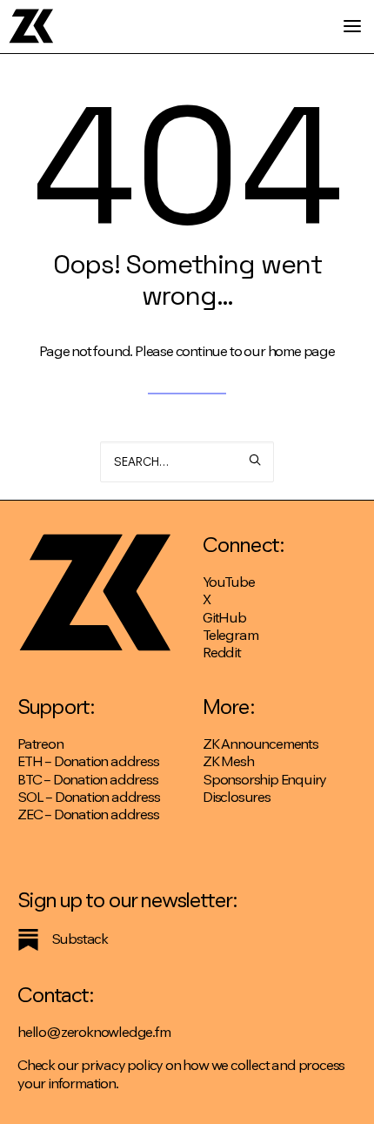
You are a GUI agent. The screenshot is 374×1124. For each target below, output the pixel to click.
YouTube (229, 582)
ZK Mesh (228, 761)
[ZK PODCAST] (31, 26)
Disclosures (236, 797)
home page (301, 351)
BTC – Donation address (87, 779)
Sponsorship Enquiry (264, 779)
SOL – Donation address (88, 797)
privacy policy (122, 1065)
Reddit (222, 652)
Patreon (40, 744)
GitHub (224, 617)
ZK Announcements (260, 744)
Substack (79, 939)
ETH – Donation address (88, 761)
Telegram (230, 635)
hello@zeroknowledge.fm (93, 1032)
